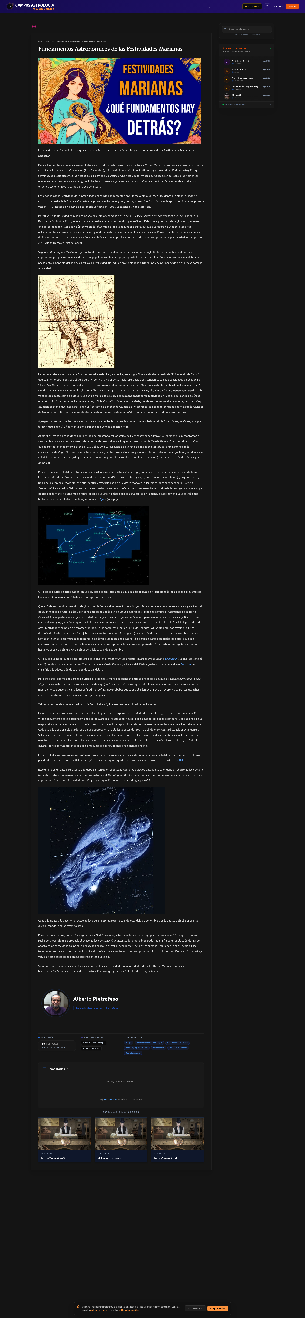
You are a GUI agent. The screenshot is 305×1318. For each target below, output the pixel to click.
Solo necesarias (195, 1308)
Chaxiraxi (171, 658)
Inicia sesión (110, 1099)
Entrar (278, 6)
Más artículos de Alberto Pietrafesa (97, 1008)
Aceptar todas (217, 1308)
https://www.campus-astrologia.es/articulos (109, 26)
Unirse (292, 6)
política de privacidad (129, 1310)
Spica (103, 499)
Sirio (181, 760)
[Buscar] (267, 6)
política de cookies (99, 1310)
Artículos (50, 42)
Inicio (40, 42)
